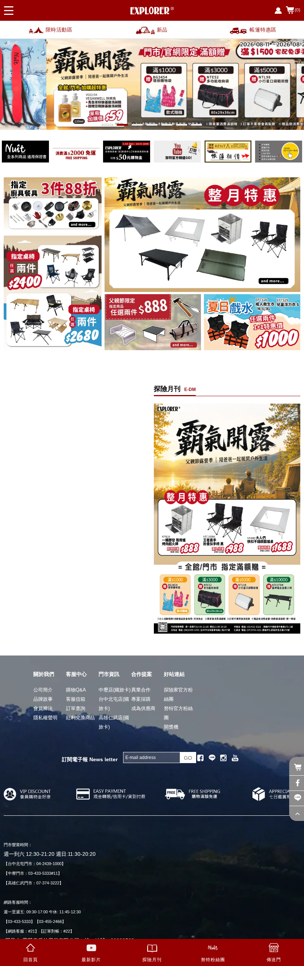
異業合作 (141, 690)
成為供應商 (143, 708)
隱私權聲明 (45, 717)
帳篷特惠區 (263, 30)
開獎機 (171, 727)
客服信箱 (75, 699)
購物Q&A (76, 690)
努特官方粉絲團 (178, 713)
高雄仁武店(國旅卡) (114, 722)
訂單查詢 (75, 708)
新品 (162, 30)
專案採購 (141, 699)
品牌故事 (43, 699)
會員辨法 (43, 708)
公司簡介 (43, 690)
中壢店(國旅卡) (114, 690)
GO (188, 758)
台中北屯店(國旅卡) (114, 703)
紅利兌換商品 (80, 717)
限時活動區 (59, 30)
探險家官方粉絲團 (178, 694)
